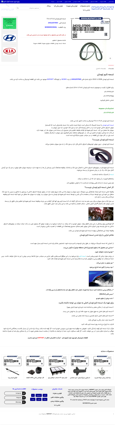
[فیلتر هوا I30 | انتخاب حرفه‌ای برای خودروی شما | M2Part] (57, 365)
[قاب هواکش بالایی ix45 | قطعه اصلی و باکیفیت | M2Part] (35, 365)
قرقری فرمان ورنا (12, 378)
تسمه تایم (82, 256)
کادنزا (45, 395)
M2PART (50, 79)
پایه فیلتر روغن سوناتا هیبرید (102, 378)
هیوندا (32, 399)
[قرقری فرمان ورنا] (12, 365)
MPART (49, 414)
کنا (32, 395)
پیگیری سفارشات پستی (57, 401)
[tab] (111, 67)
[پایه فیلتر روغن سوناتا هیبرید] (102, 365)
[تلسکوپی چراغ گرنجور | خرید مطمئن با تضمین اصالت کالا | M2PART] (80, 365)
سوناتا (45, 399)
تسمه (60, 43)
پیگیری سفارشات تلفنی (57, 397)
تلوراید (39, 399)
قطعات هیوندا (37, 43)
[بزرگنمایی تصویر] (110, 58)
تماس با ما (57, 405)
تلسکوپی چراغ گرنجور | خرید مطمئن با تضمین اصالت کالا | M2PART (80, 379)
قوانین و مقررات (57, 393)
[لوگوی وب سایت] (103, 8)
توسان (56, 43)
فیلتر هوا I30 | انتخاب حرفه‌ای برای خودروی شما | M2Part (57, 379)
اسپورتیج (39, 395)
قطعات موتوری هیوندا (48, 43)
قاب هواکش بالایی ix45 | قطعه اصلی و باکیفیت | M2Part (35, 379)
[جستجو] (18, 8)
